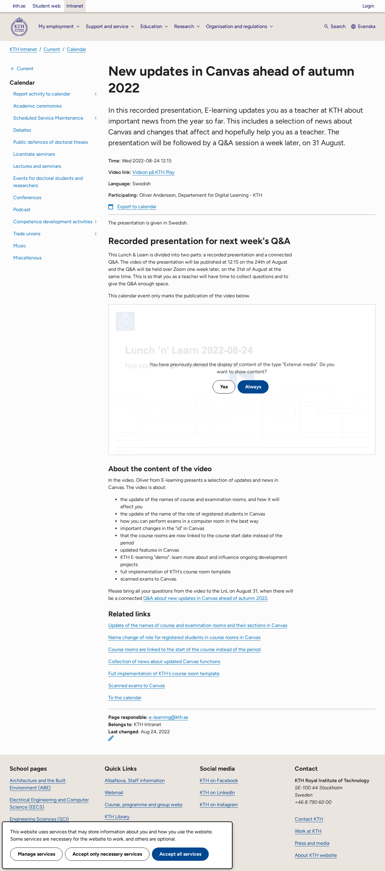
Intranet (74, 6)
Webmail (114, 792)
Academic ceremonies (37, 106)
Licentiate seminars (34, 154)
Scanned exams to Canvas (136, 685)
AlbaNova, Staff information (135, 780)
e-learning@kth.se (168, 717)
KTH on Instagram (219, 804)
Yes (224, 387)
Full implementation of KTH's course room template (164, 673)
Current (52, 49)
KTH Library (117, 816)
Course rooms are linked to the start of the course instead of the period (184, 649)
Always (253, 387)
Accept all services (180, 854)
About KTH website (316, 855)
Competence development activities (52, 221)
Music (19, 246)
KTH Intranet (23, 49)
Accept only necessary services (107, 854)
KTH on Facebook (219, 780)
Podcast (21, 209)
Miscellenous (27, 258)
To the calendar (124, 697)
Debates (22, 130)
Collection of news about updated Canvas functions (164, 661)
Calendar (76, 49)
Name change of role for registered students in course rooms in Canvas (184, 637)
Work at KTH (308, 831)
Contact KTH (309, 819)
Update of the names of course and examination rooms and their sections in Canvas (197, 625)
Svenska (366, 26)
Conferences (27, 197)
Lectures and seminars (37, 166)
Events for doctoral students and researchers (48, 181)
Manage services (36, 854)
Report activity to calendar (41, 94)
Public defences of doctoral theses (50, 142)
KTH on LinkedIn (217, 792)
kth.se (19, 6)
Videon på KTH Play (153, 172)
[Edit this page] (111, 738)
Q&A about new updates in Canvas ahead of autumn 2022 (205, 598)
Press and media (312, 843)
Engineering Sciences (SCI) (39, 819)
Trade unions (26, 234)
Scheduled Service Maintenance (48, 118)
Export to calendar (136, 206)
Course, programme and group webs (143, 804)
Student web (46, 6)
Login (368, 6)
